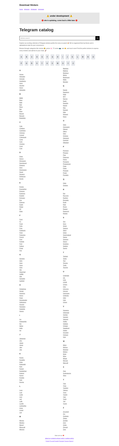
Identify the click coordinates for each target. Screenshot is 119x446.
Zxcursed (66, 412)
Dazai (21, 172)
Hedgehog (22, 289)
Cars (20, 141)
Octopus (65, 136)
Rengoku (66, 200)
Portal (65, 173)
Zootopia (65, 416)
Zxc (64, 414)
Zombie (65, 420)
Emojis (21, 187)
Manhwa (65, 68)
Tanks (65, 258)
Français (66, 441)
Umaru (65, 284)
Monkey (21, 423)
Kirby (21, 362)
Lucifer (21, 403)
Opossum (66, 138)
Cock (21, 146)
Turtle (64, 265)
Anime (21, 74)
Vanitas (65, 315)
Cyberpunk (22, 137)
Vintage (65, 326)
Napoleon (66, 92)
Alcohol (21, 85)
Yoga (64, 386)
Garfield (21, 281)
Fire (20, 250)
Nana (64, 116)
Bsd (20, 105)
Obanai (65, 129)
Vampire (65, 317)
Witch (64, 345)
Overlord (65, 140)
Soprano (65, 239)
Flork (21, 233)
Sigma (65, 237)
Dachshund (23, 163)
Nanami (65, 110)
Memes (21, 420)
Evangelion (22, 189)
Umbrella (66, 295)
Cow (20, 148)
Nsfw (64, 94)
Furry (21, 219)
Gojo (20, 267)
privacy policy (60, 438)
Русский (52, 441)
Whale (65, 358)
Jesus (21, 345)
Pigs (64, 155)
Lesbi (21, 394)
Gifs (20, 276)
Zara (64, 429)
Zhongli (65, 427)
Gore (20, 263)
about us (47, 438)
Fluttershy (22, 230)
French (21, 237)
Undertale (66, 275)
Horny (21, 295)
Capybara (22, 130)
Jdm (20, 347)
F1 (20, 221)
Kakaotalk (22, 364)
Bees (21, 107)
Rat (64, 193)
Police (65, 159)
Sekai (65, 233)
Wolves (65, 347)
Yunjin (65, 403)
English (21, 195)
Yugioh (65, 394)
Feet (20, 239)
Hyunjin (21, 304)
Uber (64, 298)
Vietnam (65, 335)
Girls (20, 261)
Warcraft (65, 363)
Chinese (22, 133)
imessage (41, 9)
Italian (21, 326)
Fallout (21, 246)
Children (22, 128)
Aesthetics (22, 81)
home (21, 9)
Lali (20, 399)
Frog (20, 228)
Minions (21, 429)
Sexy (64, 224)
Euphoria (22, 193)
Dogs (21, 156)
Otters (65, 131)
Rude (64, 202)
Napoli (65, 105)
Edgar (21, 207)
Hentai (21, 291)
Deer (20, 167)
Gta (20, 270)
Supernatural (67, 235)
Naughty (65, 103)
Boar (20, 111)
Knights (21, 378)
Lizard (21, 410)
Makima (65, 71)
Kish (20, 366)
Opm (64, 133)
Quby (64, 183)
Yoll (64, 401)
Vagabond (66, 328)
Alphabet (22, 76)
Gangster (22, 278)
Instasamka (22, 321)
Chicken (22, 144)
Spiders (65, 246)
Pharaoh (65, 170)
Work (64, 354)
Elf (20, 209)
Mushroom (66, 77)
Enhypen (22, 198)
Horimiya (22, 293)
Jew (20, 349)
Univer (65, 302)
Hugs (21, 298)
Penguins (66, 162)
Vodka (65, 321)
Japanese (22, 338)
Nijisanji (65, 114)
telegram (27, 9)
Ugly (64, 300)
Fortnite (21, 241)
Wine (64, 356)
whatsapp (34, 9)
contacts (53, 438)
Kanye (21, 375)
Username (66, 293)
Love (20, 390)
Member (65, 82)
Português (61, 441)
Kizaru (21, 357)
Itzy (20, 324)
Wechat (65, 360)
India (20, 328)
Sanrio (65, 248)
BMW (21, 98)
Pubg (64, 166)
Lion (20, 397)
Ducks (21, 179)
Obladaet (66, 142)
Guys (21, 265)
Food (21, 224)
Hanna (21, 311)
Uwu (64, 287)
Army (21, 83)
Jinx (20, 340)
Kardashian (23, 371)
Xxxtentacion (67, 373)
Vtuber (65, 330)
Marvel (21, 425)
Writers (65, 352)
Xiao (64, 371)
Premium (66, 150)
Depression (23, 170)
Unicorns (66, 289)
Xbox (64, 375)
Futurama (22, 235)
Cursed (21, 135)
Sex (64, 221)
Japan (21, 343)
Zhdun (65, 418)
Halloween (22, 302)
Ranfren (65, 198)
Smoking (65, 244)
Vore (64, 337)
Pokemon (66, 157)
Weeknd (65, 349)
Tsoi (64, 261)
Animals (21, 79)
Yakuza (65, 390)
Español (57, 441)
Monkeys (66, 73)
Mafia (64, 79)
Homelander (23, 300)
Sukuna (65, 228)
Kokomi (21, 373)
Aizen (21, 88)
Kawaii (21, 369)
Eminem (22, 191)
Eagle (21, 204)
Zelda (65, 425)
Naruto (65, 90)
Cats (20, 126)
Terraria (65, 263)
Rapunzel (66, 211)
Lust (20, 392)
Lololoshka (22, 406)
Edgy (21, 211)
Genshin (22, 258)
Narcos (65, 99)
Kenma (21, 382)
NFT (64, 96)
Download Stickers (28, 5)
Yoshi (64, 399)
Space (65, 241)
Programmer (67, 164)
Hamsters (22, 307)
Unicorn (65, 291)
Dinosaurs (22, 161)
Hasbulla (22, 309)
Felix (20, 226)
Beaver (21, 113)
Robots (65, 213)
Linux (21, 408)
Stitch (64, 230)
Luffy (20, 401)
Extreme (22, 202)
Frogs (21, 248)
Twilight (65, 256)
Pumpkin (65, 175)
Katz (20, 380)
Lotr (20, 412)
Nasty (65, 101)
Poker (65, 168)
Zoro (64, 423)
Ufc (64, 278)
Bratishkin (22, 118)
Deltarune (22, 176)
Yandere (65, 388)
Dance (21, 159)
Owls (64, 125)
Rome (65, 207)
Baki (20, 102)
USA (64, 280)
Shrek (65, 226)
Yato (64, 397)
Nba (64, 108)
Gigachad (22, 272)
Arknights (22, 90)
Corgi (21, 139)
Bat (20, 109)
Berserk (21, 116)
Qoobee (65, 185)
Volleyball (66, 312)
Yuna (64, 392)
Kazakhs (22, 360)
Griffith (21, 274)
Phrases (65, 153)
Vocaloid (65, 332)
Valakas (65, 324)
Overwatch (66, 127)
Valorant (65, 319)
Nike (64, 112)
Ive (20, 330)
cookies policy (69, 438)
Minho (65, 75)
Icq (20, 319)
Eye (20, 200)
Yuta (64, 383)
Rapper (65, 209)
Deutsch (22, 174)
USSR (65, 282)
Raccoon (66, 195)
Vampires (66, 310)
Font (20, 244)
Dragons (22, 165)
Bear (20, 100)
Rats (64, 204)
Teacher (65, 267)
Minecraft (22, 427)
